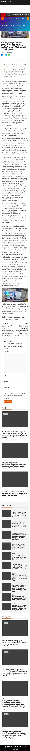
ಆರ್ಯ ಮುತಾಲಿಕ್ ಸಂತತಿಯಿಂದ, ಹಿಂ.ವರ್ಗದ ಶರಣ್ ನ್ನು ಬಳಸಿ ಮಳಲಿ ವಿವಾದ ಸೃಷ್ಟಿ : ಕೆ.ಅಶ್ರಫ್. (7, 329)
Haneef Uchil (13, 439)
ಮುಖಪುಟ (10, 18)
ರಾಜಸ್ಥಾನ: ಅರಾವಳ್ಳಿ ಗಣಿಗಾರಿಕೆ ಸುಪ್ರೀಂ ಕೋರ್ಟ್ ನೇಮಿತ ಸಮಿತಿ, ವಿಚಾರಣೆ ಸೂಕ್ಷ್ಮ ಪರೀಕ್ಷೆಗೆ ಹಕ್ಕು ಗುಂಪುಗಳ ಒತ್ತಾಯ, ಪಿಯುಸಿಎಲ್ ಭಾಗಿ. (18, 547)
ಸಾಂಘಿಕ (12, 25)
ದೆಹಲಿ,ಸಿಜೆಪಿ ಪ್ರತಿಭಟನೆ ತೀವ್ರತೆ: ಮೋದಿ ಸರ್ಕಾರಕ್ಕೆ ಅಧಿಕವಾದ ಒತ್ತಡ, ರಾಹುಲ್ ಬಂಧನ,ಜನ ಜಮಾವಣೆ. (19, 598)
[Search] (25, 18)
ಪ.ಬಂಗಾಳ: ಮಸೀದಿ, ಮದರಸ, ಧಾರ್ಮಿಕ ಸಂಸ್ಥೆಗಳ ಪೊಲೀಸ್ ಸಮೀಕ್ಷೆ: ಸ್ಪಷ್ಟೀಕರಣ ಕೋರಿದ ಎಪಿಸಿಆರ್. (19, 557)
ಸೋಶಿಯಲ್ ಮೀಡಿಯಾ (15, 29)
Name (6, 376)
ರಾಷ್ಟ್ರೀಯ (17, 18)
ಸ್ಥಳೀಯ (3, 22)
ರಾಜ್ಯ (23, 18)
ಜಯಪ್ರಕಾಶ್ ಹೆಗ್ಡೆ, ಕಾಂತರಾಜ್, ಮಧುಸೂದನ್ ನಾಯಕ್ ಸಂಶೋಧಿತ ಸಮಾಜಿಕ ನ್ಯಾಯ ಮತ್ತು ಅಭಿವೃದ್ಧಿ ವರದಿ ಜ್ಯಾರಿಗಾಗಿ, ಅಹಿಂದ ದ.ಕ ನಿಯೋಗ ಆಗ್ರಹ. (19, 536)
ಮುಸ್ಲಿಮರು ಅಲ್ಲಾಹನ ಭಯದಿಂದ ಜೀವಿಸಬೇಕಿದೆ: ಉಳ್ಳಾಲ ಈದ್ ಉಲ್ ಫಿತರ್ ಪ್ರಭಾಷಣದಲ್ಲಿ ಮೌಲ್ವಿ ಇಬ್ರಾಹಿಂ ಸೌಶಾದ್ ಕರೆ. (14, 465)
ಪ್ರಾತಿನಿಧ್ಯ (13, 571)
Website (6, 387)
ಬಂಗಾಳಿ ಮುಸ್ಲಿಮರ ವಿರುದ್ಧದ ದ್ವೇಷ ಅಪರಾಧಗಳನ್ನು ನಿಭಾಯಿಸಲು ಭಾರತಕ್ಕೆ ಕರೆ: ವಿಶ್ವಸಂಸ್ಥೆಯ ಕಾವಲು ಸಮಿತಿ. (14, 642)
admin (3, 52)
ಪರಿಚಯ (25, 25)
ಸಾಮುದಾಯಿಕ (5, 29)
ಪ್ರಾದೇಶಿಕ (10, 22)
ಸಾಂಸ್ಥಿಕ (18, 25)
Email (6, 381)
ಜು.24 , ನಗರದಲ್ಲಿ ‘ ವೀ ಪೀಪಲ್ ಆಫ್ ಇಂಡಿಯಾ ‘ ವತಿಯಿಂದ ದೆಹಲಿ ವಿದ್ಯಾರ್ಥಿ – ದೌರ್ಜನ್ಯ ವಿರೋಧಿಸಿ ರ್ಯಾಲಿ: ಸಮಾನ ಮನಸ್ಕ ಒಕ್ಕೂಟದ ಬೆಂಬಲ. (19, 588)
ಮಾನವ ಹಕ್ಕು (17, 22)
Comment (7, 351)
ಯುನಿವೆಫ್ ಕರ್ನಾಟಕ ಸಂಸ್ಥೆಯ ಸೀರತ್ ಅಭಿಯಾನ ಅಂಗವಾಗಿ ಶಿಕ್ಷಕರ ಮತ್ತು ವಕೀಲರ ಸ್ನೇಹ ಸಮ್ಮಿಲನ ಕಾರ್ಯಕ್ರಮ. (14, 494)
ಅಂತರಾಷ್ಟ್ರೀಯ (5, 25)
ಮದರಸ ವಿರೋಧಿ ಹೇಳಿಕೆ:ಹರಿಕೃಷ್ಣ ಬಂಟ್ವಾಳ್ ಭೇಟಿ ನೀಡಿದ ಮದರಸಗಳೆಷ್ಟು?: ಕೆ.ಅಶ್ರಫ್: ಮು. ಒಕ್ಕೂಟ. (21, 329)
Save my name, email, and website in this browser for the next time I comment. (15, 395)
